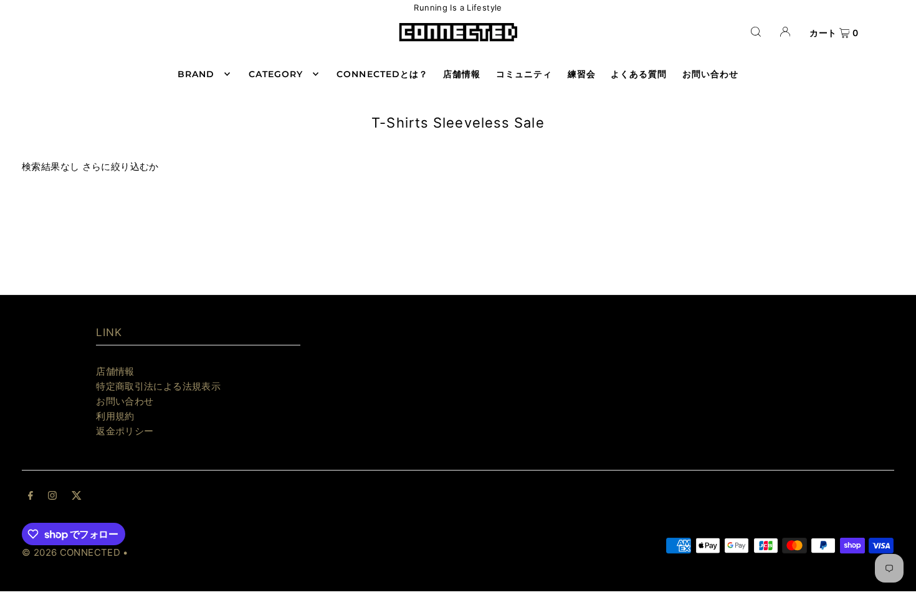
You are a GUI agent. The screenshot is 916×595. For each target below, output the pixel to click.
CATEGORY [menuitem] (276, 74)
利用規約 (115, 416)
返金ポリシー (124, 431)
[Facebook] (30, 496)
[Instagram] (52, 496)
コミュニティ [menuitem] (524, 74)
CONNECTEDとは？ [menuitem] (382, 74)
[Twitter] (77, 496)
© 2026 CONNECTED (71, 552)
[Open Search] (756, 31)
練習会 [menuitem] (582, 74)
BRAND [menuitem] (196, 74)
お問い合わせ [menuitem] (710, 74)
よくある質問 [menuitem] (639, 74)
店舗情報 (115, 371)
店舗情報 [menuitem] (461, 74)
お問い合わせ (124, 401)
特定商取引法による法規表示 (158, 386)
